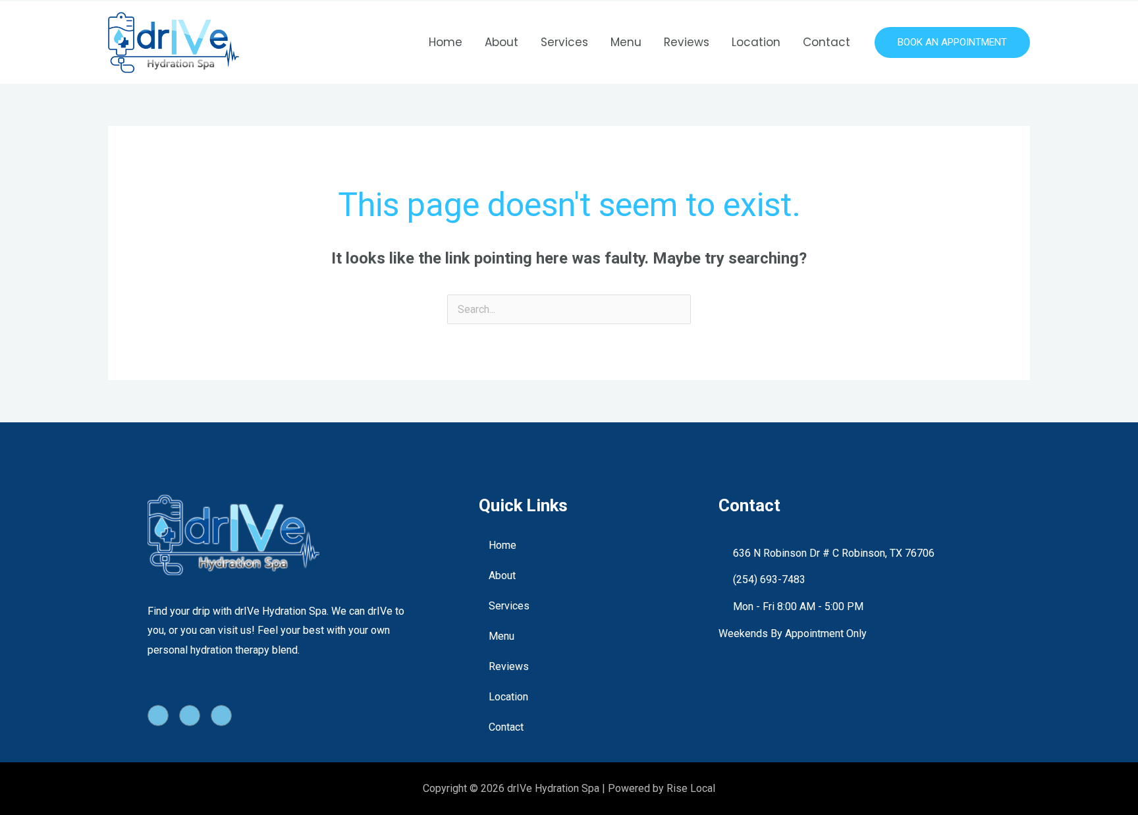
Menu (625, 42)
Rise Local (690, 788)
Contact (826, 42)
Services (564, 42)
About (501, 42)
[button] (952, 42)
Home (445, 42)
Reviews (686, 42)
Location (756, 42)
